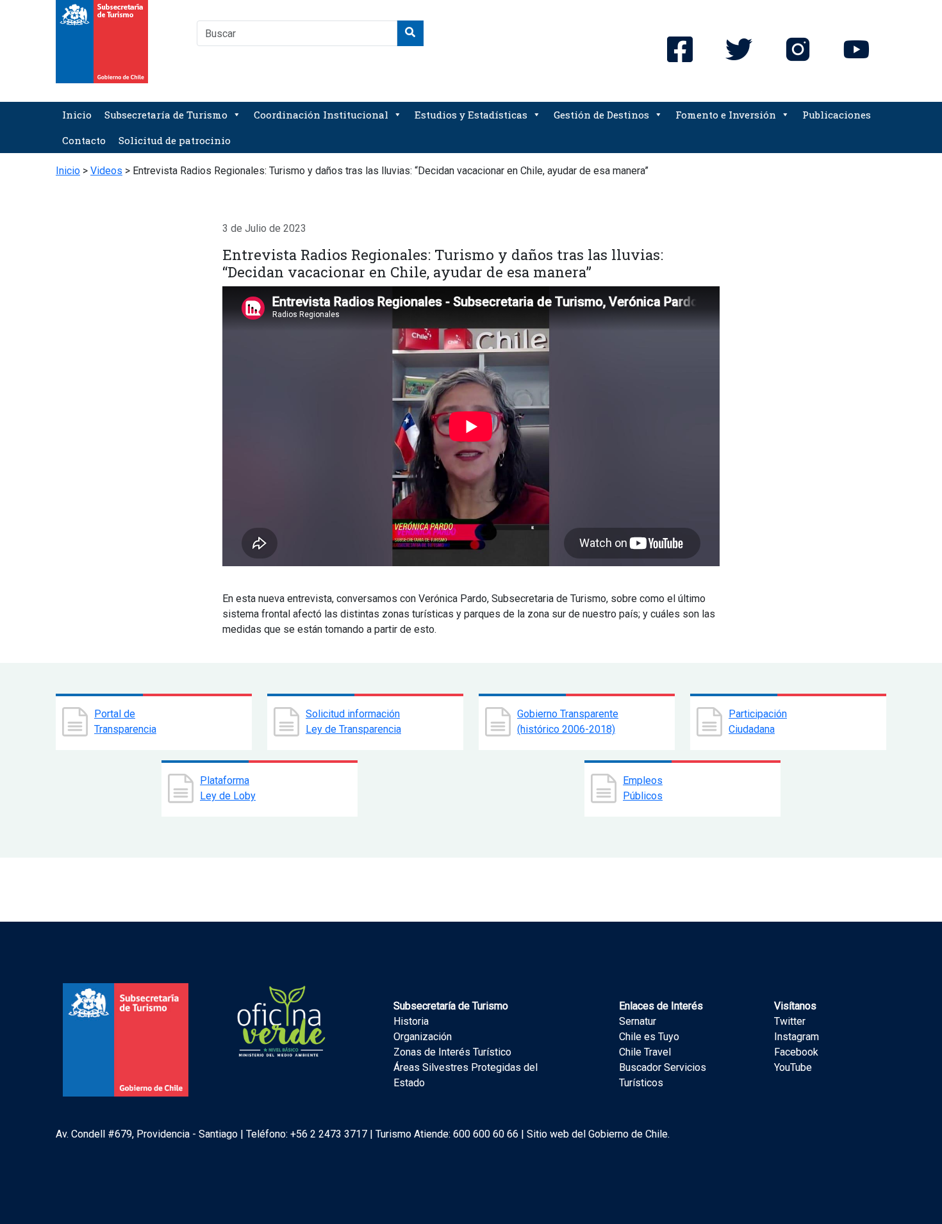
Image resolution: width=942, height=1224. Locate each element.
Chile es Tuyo (649, 1037)
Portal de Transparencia (125, 721)
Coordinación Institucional (321, 114)
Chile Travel (645, 1052)
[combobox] (297, 33)
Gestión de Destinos (601, 114)
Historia (411, 1021)
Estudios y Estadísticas (471, 114)
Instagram (796, 1037)
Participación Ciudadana (758, 721)
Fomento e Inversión (725, 114)
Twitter (790, 1021)
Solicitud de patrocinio (175, 140)
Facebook (796, 1052)
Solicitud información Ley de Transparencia (353, 721)
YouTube (793, 1067)
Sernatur (637, 1021)
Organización (422, 1037)
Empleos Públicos (643, 788)
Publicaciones (836, 114)
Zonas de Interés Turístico (452, 1052)
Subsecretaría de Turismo (165, 114)
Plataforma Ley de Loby (228, 788)
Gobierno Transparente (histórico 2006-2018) (567, 721)
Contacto (84, 140)
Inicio (77, 114)
